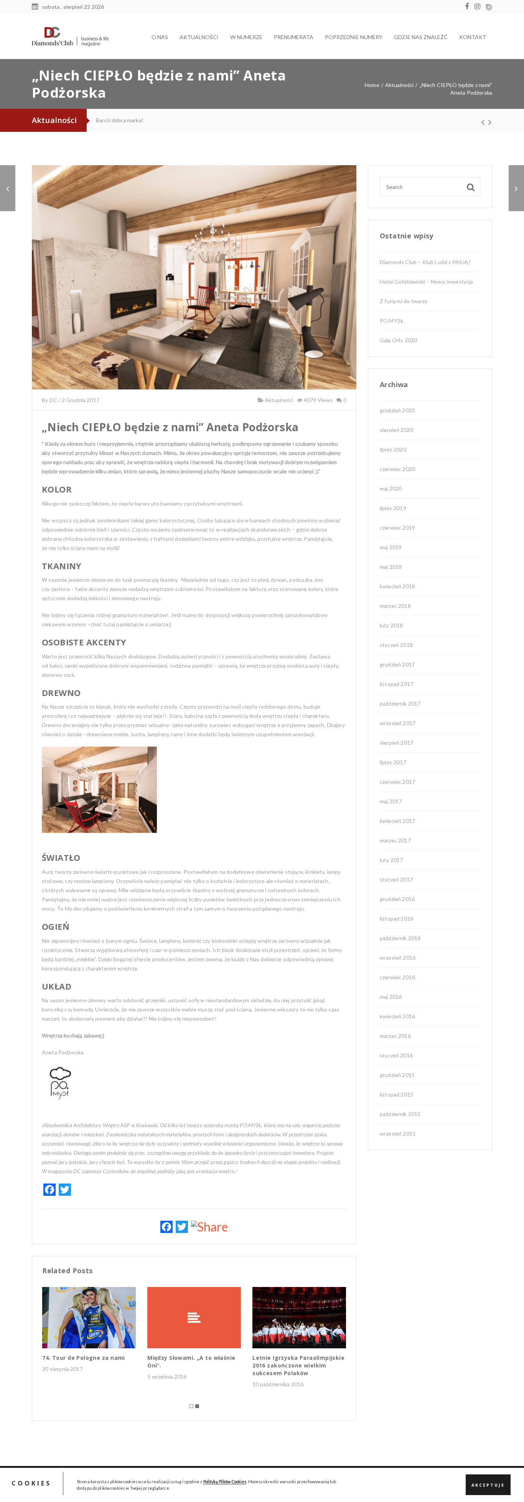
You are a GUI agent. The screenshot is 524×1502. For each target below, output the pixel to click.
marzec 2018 (395, 605)
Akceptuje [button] (488, 1485)
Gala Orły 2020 (398, 340)
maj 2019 (391, 547)
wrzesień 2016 (397, 957)
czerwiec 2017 (397, 781)
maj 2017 (391, 801)
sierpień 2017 (396, 742)
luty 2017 (391, 860)
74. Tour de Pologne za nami (83, 1357)
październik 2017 (400, 703)
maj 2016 (391, 996)
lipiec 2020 (393, 449)
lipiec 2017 (393, 762)
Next (486, 122)
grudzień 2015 (397, 1075)
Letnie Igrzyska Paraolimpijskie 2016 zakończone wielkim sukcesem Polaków (298, 1365)
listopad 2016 (396, 918)
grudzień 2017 (397, 664)
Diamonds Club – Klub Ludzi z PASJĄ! (425, 262)
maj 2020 (391, 488)
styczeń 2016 (396, 1055)
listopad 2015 (396, 1094)
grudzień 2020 (397, 410)
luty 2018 (391, 625)
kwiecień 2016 (397, 1016)
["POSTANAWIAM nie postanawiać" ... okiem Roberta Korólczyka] (7, 188)
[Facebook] (469, 6)
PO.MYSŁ (110, 120)
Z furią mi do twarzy (403, 301)
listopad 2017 (396, 684)
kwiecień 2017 (397, 820)
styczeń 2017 (396, 879)
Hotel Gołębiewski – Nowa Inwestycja (426, 281)
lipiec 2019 (393, 508)
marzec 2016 (395, 1036)
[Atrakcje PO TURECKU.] (516, 188)
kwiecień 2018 (397, 586)
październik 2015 (400, 1114)
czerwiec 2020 (397, 469)
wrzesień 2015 (397, 1133)
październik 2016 (400, 938)
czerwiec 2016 (397, 977)
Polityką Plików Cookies (225, 1481)
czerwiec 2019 (397, 527)
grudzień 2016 (397, 899)
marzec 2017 (395, 840)
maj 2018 (391, 566)
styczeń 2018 (396, 645)
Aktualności (278, 400)
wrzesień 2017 (397, 723)
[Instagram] (479, 6)
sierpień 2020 (396, 430)
